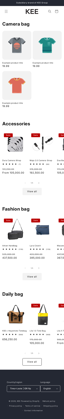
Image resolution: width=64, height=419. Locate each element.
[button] (6, 11)
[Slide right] (38, 183)
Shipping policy (50, 406)
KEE (19, 401)
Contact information (33, 410)
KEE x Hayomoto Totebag (14, 331)
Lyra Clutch (35, 245)
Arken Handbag (9, 245)
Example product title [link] (12, 63)
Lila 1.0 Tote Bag (38, 331)
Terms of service (32, 406)
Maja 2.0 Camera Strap (41, 160)
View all (32, 191)
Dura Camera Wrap (11, 160)
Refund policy (49, 401)
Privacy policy (15, 406)
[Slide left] (25, 183)
